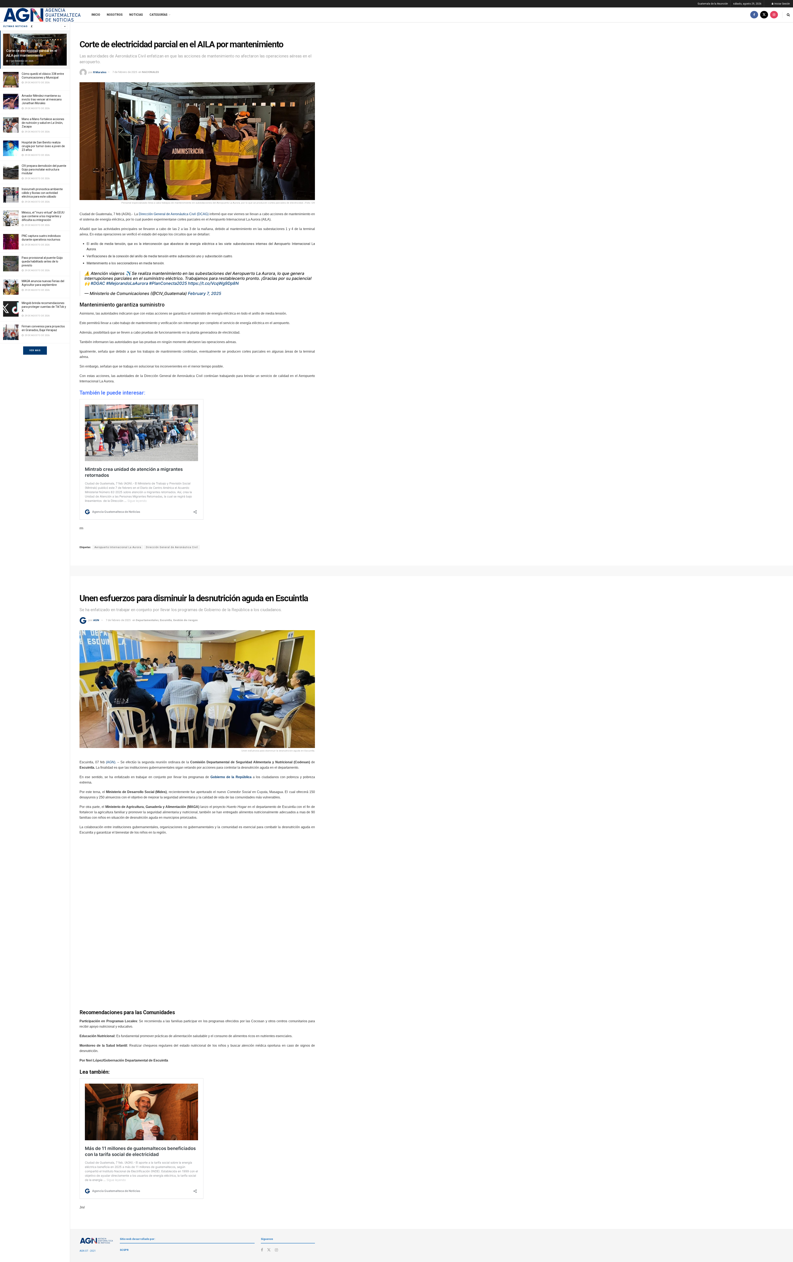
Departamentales (147, 620)
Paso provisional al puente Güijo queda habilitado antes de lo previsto (42, 261)
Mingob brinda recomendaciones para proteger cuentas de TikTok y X (44, 306)
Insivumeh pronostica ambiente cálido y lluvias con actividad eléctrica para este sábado (42, 192)
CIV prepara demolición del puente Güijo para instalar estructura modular (44, 169)
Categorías (158, 14)
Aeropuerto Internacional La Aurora (117, 547)
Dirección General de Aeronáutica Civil (172, 547)
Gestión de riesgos (185, 620)
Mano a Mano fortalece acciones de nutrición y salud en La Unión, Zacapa (43, 122)
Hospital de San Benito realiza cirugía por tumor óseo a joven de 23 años (43, 146)
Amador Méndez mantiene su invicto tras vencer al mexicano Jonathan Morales (42, 99)
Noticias (136, 14)
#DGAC (98, 283)
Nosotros (115, 14)
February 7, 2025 (204, 293)
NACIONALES (150, 72)
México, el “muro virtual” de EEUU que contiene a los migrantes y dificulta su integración (43, 216)
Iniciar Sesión (782, 3)
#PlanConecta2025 (168, 283)
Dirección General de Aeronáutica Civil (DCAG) (173, 214)
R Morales (99, 72)
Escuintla (166, 620)
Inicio (95, 14)
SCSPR (124, 1249)
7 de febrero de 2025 (124, 72)
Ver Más (35, 350)
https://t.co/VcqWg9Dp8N (213, 283)
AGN (96, 620)
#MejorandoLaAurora (127, 283)
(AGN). (111, 762)
